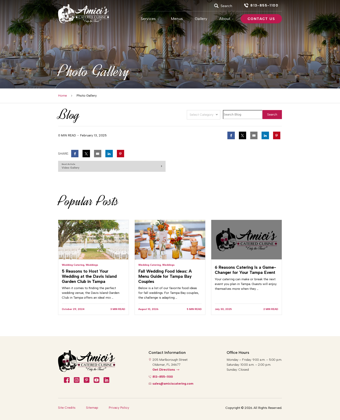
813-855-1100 (162, 377)
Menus (177, 18)
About (224, 18)
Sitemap (92, 408)
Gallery (201, 18)
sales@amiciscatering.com (172, 384)
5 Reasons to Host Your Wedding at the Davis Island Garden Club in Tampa (89, 276)
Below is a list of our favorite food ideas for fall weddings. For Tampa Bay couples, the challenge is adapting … (168, 293)
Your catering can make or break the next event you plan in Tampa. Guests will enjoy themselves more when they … (246, 284)
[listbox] (203, 114)
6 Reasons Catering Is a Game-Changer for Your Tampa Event (245, 270)
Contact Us (261, 19)
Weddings (92, 264)
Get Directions (163, 370)
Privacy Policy (119, 408)
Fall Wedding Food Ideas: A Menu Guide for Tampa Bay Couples (165, 276)
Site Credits (66, 408)
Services (148, 18)
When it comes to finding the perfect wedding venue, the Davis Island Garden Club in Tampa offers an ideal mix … (90, 293)
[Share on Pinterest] (276, 135)
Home (62, 95)
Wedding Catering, (73, 264)
